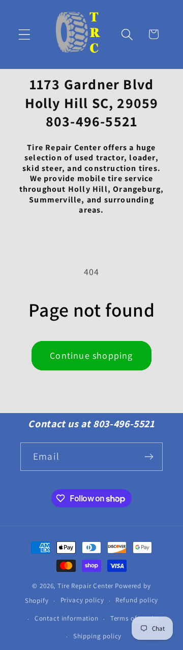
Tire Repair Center (85, 585)
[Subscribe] (148, 456)
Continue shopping (91, 355)
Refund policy (136, 600)
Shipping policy (97, 636)
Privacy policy (82, 600)
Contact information (67, 618)
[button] (24, 34)
